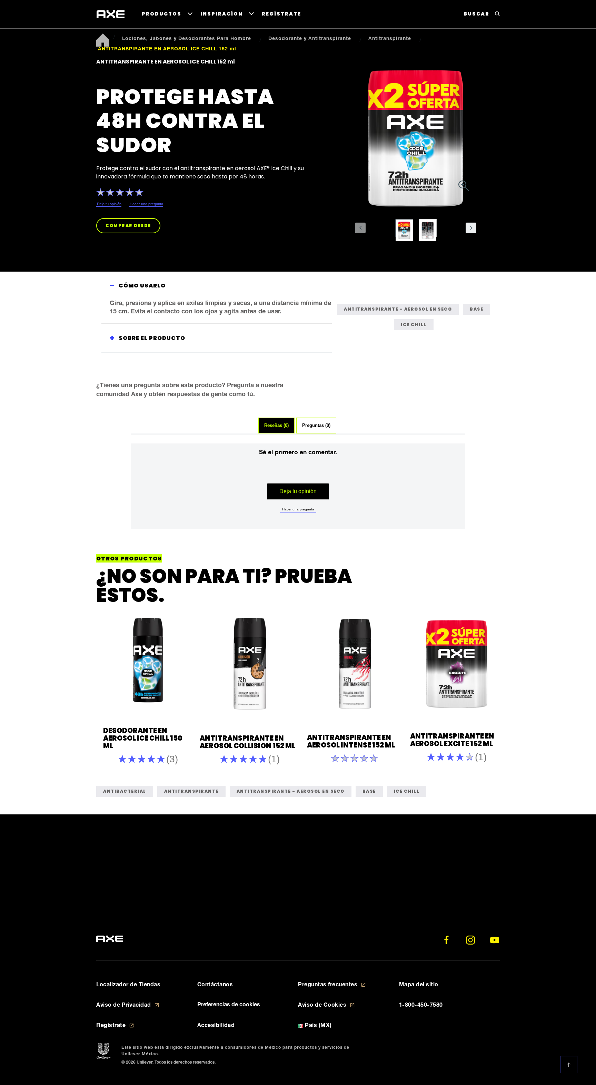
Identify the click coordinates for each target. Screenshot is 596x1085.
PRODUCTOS (161, 13)
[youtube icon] (494, 940)
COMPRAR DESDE (128, 225)
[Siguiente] (488, 690)
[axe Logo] (111, 14)
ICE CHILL (414, 325)
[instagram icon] (470, 940)
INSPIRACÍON (221, 13)
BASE (476, 309)
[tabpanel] (298, 497)
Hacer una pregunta (298, 509)
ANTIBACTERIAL (124, 791)
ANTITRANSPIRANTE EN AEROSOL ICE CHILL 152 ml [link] (167, 49)
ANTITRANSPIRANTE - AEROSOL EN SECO (398, 309)
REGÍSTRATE (281, 13)
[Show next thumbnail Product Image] (471, 228)
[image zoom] (463, 187)
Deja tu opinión (298, 491)
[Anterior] (111, 690)
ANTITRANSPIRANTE (191, 791)
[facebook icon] (446, 940)
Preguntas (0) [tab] (316, 425)
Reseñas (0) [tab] (276, 425)
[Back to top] (570, 1065)
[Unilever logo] (103, 1051)
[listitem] (407, 232)
